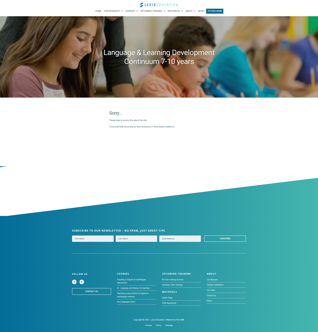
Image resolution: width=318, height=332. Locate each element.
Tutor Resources (169, 303)
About (211, 273)
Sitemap (169, 325)
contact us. (170, 127)
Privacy (148, 325)
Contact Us (91, 291)
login (118, 120)
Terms (158, 325)
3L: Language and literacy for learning (133, 288)
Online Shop (167, 298)
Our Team (211, 290)
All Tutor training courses (172, 279)
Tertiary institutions (215, 285)
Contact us (211, 295)
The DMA (180, 320)
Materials (169, 291)
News (209, 301)
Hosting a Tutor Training (172, 285)
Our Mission (212, 279)
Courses (123, 273)
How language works (126, 302)
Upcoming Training (176, 273)
